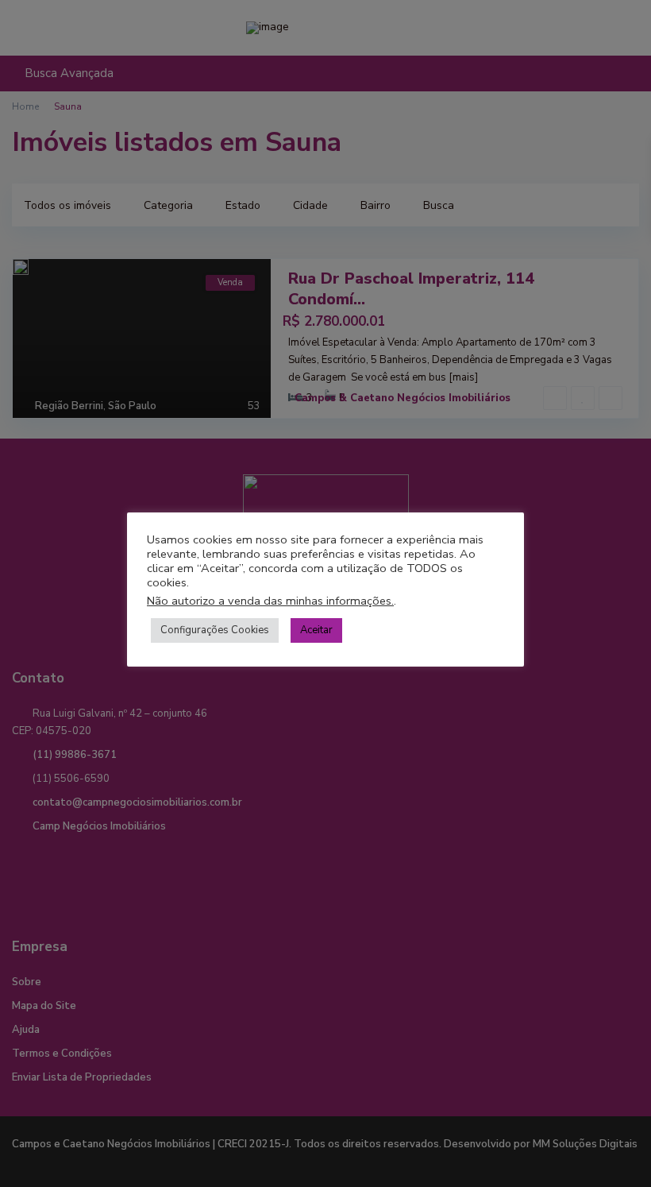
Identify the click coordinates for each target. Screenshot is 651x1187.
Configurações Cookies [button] (214, 630)
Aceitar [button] (316, 630)
